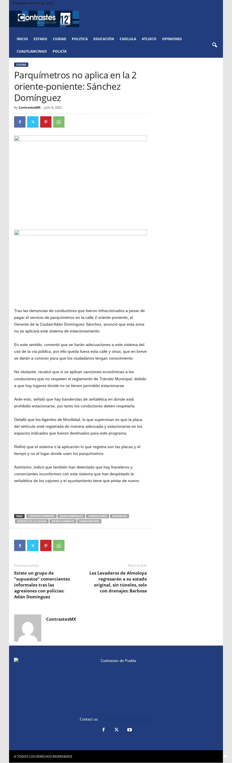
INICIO (22, 38)
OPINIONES (172, 38)
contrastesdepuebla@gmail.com (126, 719)
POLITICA (80, 38)
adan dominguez (71, 516)
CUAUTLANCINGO (32, 51)
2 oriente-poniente (41, 516)
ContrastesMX (29, 107)
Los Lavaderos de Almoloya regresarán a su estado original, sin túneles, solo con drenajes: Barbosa (118, 582)
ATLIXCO (149, 38)
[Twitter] (32, 122)
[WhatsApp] (59, 122)
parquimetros (89, 521)
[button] (214, 45)
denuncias (119, 516)
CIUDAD (59, 38)
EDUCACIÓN (103, 38)
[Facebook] (19, 122)
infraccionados (62, 521)
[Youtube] (129, 730)
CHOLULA (128, 38)
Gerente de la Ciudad (32, 521)
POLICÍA (59, 51)
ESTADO (40, 38)
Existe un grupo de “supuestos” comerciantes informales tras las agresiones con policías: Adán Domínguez (42, 584)
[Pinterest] (45, 122)
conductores (97, 516)
